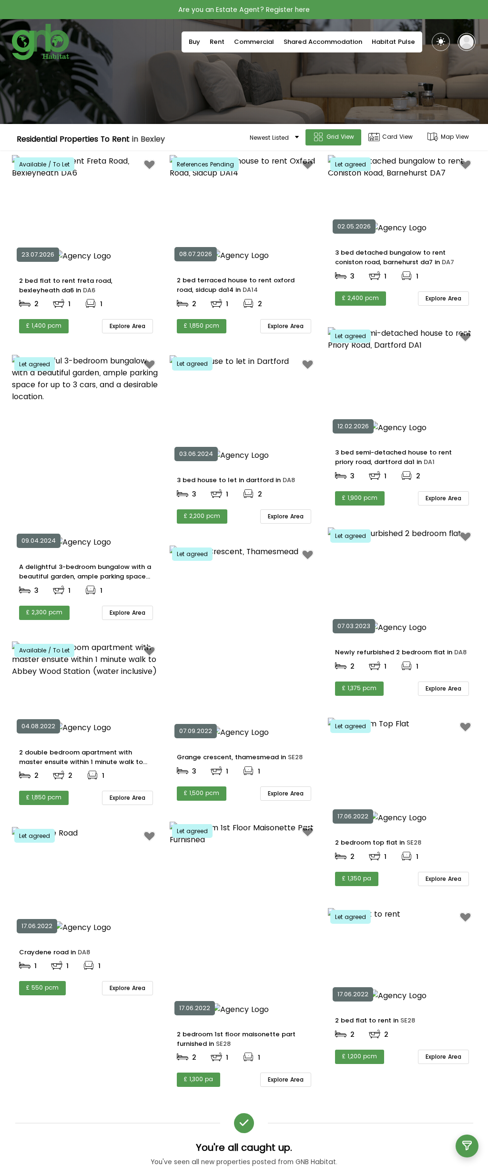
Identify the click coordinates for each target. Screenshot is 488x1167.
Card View (397, 137)
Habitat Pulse (393, 41)
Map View (455, 137)
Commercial (254, 41)
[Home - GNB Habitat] (40, 42)
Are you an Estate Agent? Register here (244, 9)
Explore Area (127, 326)
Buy (194, 41)
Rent (217, 41)
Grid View (340, 137)
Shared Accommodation (323, 41)
